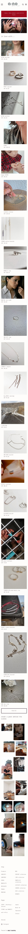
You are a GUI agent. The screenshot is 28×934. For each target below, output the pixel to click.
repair (17, 904)
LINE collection (19, 877)
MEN (16, 871)
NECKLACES (4, 886)
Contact (17, 913)
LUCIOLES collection (21, 885)
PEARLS (3, 889)
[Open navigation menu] (2, 4)
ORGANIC (17, 894)
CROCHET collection (20, 874)
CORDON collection (20, 888)
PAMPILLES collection (18, 881)
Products (3, 871)
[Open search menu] (23, 4)
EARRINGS (3, 877)
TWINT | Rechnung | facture (6, 905)
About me (17, 907)
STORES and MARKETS (6, 909)
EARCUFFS (3, 874)
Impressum (17, 910)
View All (14, 710)
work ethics (4, 912)
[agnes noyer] (14, 4)
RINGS (2, 880)
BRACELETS (4, 883)
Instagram (6, 924)
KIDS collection (19, 891)
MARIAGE (3, 892)
